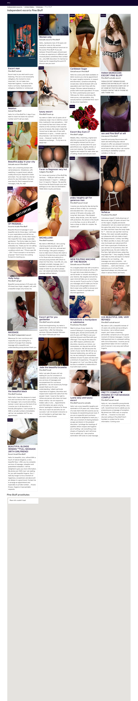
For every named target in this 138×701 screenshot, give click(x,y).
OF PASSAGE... (15, 224)
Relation (12, 108)
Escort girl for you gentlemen (48, 318)
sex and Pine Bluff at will (113, 133)
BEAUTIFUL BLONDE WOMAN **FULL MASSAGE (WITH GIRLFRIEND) (22, 449)
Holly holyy (13, 278)
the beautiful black (17, 391)
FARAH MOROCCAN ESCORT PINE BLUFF (111, 74)
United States (29, 7)
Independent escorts (14, 7)
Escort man (14, 68)
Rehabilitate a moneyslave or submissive (83, 320)
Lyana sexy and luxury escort (81, 398)
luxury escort (46, 111)
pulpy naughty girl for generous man (81, 198)
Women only (45, 37)
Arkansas (39, 7)
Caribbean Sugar (78, 68)
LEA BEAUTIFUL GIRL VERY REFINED (115, 318)
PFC (8, 3)
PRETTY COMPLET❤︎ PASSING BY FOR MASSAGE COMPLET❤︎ (115, 395)
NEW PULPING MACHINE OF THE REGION (83, 260)
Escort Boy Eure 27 (80, 132)
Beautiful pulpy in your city (21, 161)
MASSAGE (13, 332)
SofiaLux (105, 212)
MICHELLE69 (46, 237)
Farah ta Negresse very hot (53, 169)
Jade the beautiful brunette (53, 367)
